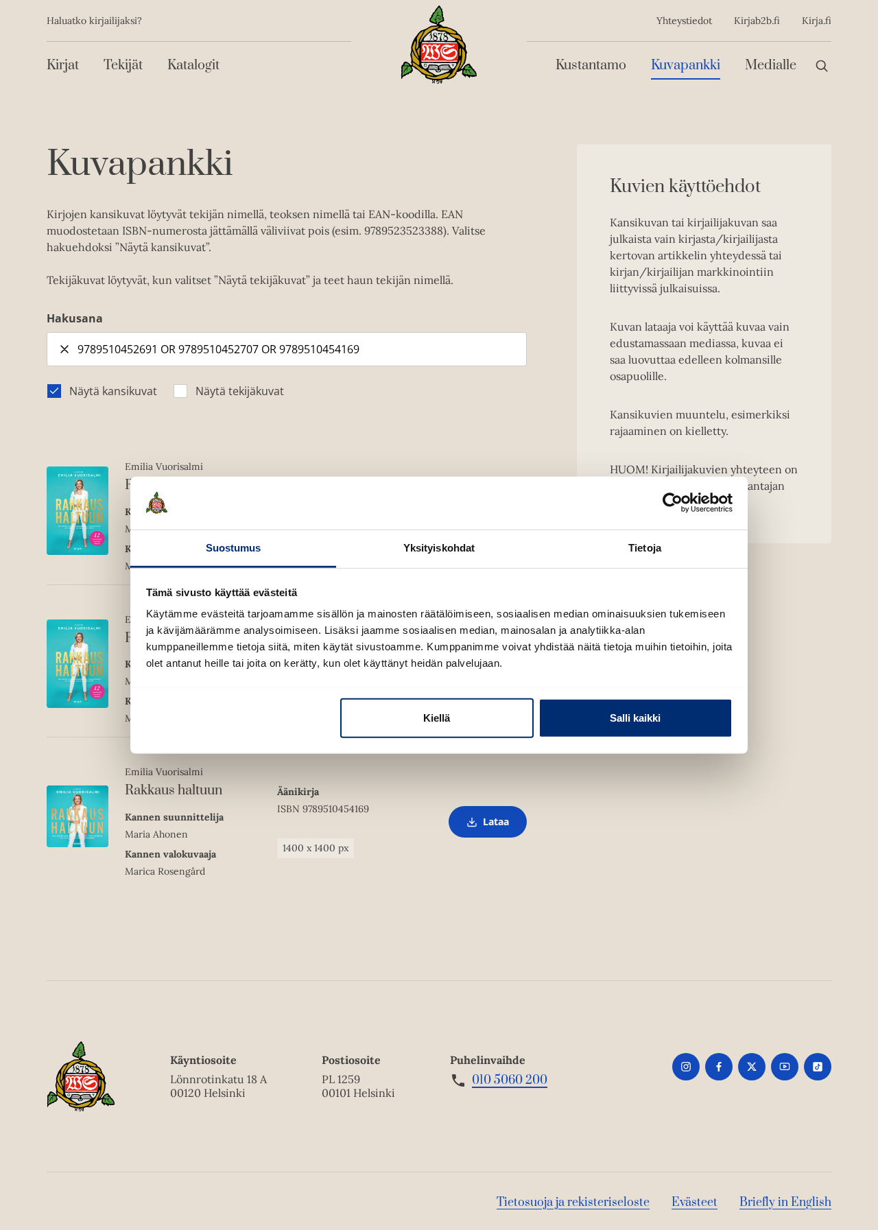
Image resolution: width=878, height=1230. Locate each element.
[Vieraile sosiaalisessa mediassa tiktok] (817, 1066)
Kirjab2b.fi (757, 20)
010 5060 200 (509, 1080)
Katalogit (193, 65)
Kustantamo (591, 65)
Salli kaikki (635, 717)
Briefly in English (785, 1202)
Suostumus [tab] (233, 547)
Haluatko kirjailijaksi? (94, 20)
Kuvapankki (685, 65)
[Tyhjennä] (64, 349)
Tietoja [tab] (644, 547)
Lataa (487, 826)
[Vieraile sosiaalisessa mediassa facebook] (719, 1066)
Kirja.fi (816, 20)
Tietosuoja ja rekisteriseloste (573, 1202)
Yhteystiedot (684, 20)
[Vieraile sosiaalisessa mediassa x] (752, 1066)
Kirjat (63, 65)
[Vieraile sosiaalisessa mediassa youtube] (784, 1066)
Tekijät (123, 65)
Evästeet (694, 1202)
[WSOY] (439, 44)
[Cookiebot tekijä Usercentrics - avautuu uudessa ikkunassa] (673, 503)
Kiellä (436, 717)
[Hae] (821, 65)
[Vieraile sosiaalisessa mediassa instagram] (686, 1066)
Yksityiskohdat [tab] (439, 547)
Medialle (770, 65)
